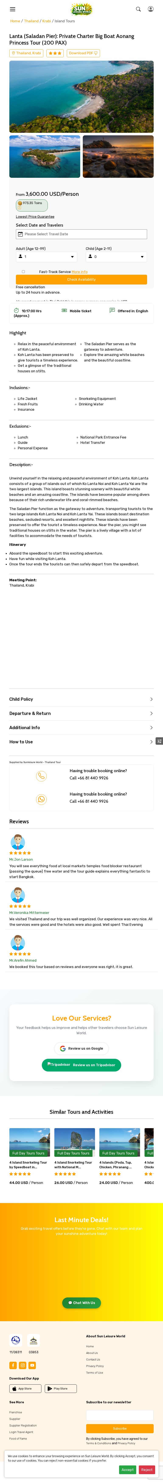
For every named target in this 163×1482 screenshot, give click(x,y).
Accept (128, 1470)
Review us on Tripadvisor (94, 1065)
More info (80, 272)
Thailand (31, 21)
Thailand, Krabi (28, 53)
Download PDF (81, 53)
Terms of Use (94, 1372)
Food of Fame (18, 1438)
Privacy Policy (95, 1366)
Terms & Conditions (98, 1443)
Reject (147, 1470)
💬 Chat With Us (81, 1303)
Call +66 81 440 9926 (89, 777)
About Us (92, 1353)
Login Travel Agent (21, 1432)
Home (15, 21)
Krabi (46, 21)
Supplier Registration (23, 1425)
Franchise (15, 1412)
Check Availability (81, 279)
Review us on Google (85, 1048)
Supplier (14, 1418)
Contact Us (93, 1359)
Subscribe (120, 1428)
